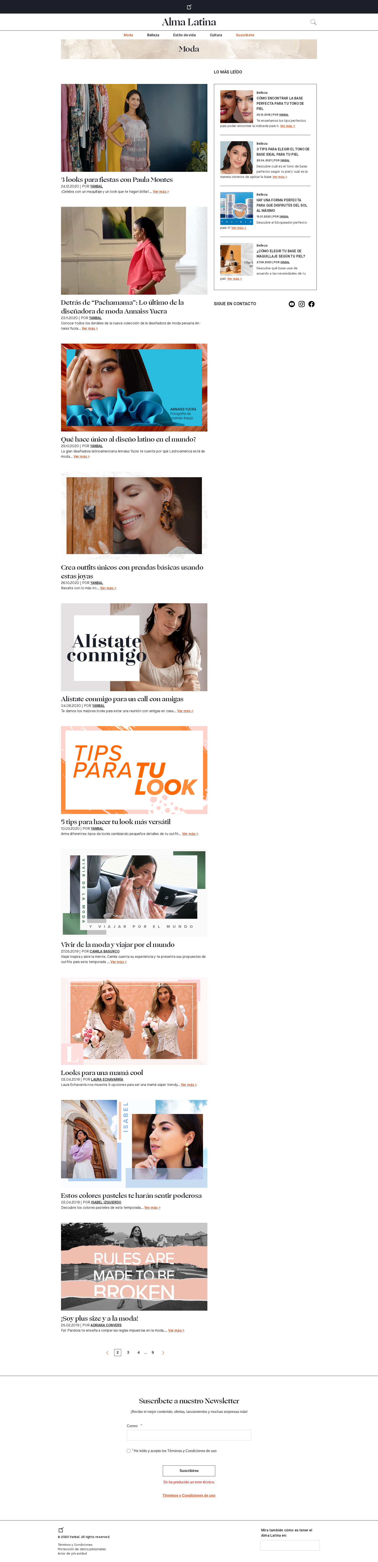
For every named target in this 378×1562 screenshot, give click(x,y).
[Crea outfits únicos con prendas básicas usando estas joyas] (134, 516)
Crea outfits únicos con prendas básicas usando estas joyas (132, 571)
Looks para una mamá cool (102, 1073)
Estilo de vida (184, 35)
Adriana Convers (106, 1325)
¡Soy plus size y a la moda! (99, 1318)
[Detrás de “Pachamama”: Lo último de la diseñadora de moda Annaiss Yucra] (134, 251)
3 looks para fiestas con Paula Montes (117, 180)
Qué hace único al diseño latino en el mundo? (128, 439)
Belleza (153, 35)
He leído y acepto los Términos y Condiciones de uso (175, 1451)
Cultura (216, 35)
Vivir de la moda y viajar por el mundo (118, 945)
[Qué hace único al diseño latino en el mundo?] (134, 387)
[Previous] (107, 1352)
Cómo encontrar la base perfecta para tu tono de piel (280, 104)
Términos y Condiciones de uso (189, 1495)
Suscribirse (189, 1471)
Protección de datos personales (82, 1549)
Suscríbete (245, 35)
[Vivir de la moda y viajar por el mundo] (134, 893)
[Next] (163, 1352)
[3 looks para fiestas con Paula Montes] (134, 128)
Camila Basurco (104, 951)
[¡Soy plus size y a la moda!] (134, 1267)
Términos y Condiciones (75, 1544)
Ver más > (161, 192)
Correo (132, 1426)
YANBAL (284, 115)
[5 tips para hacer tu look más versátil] (134, 770)
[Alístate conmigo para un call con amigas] (134, 647)
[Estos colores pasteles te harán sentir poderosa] (134, 1144)
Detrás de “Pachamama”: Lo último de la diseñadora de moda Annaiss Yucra (122, 306)
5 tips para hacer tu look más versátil (116, 822)
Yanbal (96, 186)
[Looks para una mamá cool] (134, 1021)
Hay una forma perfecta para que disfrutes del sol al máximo (282, 206)
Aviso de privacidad (72, 1553)
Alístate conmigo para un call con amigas (122, 699)
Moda (128, 35)
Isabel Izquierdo (106, 1202)
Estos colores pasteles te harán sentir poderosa (131, 1196)
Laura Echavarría (107, 1080)
